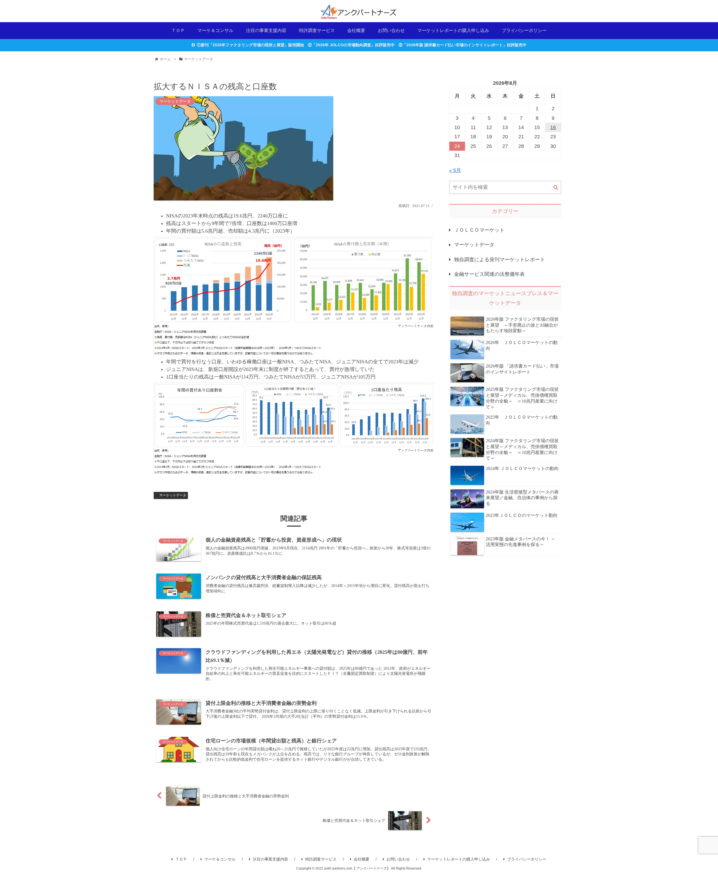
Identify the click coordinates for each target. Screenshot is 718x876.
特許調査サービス (321, 859)
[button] (555, 188)
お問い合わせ (398, 859)
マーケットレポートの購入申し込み (458, 859)
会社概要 (361, 859)
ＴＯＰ (181, 859)
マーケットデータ (172, 495)
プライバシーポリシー (526, 859)
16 (553, 127)
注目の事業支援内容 (270, 859)
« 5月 (455, 170)
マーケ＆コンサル (220, 859)
